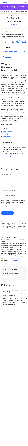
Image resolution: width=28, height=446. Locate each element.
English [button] (14, 24)
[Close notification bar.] (25, 7)
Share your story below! (7, 174)
